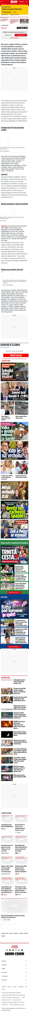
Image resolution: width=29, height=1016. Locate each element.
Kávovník (4, 226)
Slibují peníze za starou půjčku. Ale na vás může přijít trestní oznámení (20, 707)
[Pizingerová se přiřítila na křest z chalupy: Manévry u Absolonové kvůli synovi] (7, 691)
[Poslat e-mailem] (27, 28)
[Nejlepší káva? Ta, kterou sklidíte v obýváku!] (14, 17)
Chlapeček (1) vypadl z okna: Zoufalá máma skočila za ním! (19, 681)
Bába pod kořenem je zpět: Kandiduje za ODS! (20, 776)
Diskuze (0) (4, 27)
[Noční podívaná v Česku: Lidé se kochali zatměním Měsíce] (7, 734)
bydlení (3, 933)
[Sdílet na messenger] (22, 28)
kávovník (26, 933)
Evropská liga (4, 571)
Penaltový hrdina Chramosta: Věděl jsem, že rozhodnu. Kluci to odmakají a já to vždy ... (21, 577)
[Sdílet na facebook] (18, 28)
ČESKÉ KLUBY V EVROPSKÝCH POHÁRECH (14, 543)
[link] (7, 950)
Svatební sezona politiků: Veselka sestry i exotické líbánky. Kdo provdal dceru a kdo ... (21, 631)
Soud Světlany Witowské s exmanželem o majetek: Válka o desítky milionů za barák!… (20, 751)
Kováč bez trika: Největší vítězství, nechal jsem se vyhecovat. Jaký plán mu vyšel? (21, 568)
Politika (3, 626)
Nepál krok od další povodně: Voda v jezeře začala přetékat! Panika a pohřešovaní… (20, 715)
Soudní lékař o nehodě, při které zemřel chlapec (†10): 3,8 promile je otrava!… (20, 760)
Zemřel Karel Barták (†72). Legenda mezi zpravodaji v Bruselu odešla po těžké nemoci (21, 640)
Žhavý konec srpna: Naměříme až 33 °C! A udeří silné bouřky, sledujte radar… (19, 768)
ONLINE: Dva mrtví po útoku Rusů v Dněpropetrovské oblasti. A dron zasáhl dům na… (19, 724)
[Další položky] (27, 4)
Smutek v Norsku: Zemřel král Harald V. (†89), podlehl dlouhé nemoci (20, 698)
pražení (3, 936)
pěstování (15, 933)
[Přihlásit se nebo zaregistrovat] (26, 1)
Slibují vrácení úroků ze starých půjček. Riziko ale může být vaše (20, 742)
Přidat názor (16, 355)
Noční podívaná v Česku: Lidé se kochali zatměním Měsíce (20, 733)
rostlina (21, 933)
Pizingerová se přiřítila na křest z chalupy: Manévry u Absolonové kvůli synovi (20, 690)
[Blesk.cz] (14, 1)
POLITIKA (4, 597)
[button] (9, 953)
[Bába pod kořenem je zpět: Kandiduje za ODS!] (14, 608)
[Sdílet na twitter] (20, 28)
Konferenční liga (4, 580)
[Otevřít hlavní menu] (1, 1)
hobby (10, 933)
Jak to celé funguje (14, 37)
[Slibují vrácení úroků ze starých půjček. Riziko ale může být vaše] (7, 743)
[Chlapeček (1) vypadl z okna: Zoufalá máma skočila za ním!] (7, 682)
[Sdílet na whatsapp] (24, 28)
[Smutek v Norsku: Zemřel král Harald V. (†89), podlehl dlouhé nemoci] (7, 699)
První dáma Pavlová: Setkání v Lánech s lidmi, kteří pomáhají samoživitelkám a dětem (21, 622)
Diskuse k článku (10, 345)
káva (7, 933)
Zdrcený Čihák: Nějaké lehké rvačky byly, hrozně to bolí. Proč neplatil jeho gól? (20, 586)
